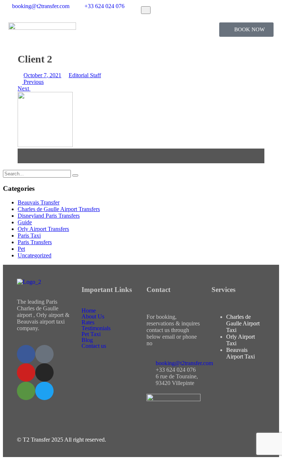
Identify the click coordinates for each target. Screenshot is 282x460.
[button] (141, 29)
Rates (88, 322)
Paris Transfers (35, 242)
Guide (25, 222)
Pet (21, 249)
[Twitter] (44, 391)
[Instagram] (44, 372)
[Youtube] (26, 372)
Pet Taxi (91, 334)
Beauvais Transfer (38, 202)
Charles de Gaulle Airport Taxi (243, 323)
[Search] (75, 175)
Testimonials (96, 328)
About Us (93, 317)
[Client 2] (45, 145)
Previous (33, 82)
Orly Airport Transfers (43, 229)
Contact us (94, 346)
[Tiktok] (44, 354)
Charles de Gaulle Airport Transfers (59, 209)
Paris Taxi (29, 235)
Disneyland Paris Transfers (49, 216)
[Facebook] (26, 354)
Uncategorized (34, 255)
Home (89, 311)
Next (24, 88)
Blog (87, 340)
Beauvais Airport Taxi (240, 353)
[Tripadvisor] (26, 391)
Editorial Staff (85, 75)
